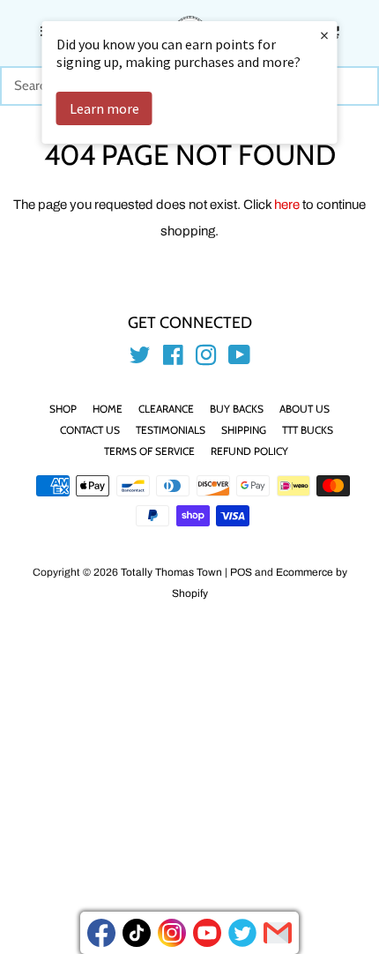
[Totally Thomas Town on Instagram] (206, 359)
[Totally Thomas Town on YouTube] (239, 359)
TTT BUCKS (307, 429)
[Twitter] (242, 932)
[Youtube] (207, 932)
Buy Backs (237, 408)
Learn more (104, 108)
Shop (63, 408)
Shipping (243, 429)
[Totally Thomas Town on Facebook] (173, 359)
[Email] (277, 932)
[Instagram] (172, 932)
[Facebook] (101, 932)
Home (108, 408)
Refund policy (249, 451)
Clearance (166, 408)
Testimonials (170, 429)
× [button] (324, 35)
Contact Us (90, 429)
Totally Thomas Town (171, 572)
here (287, 205)
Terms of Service (149, 451)
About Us (304, 408)
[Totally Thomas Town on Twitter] (140, 359)
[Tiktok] (136, 932)
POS (241, 572)
